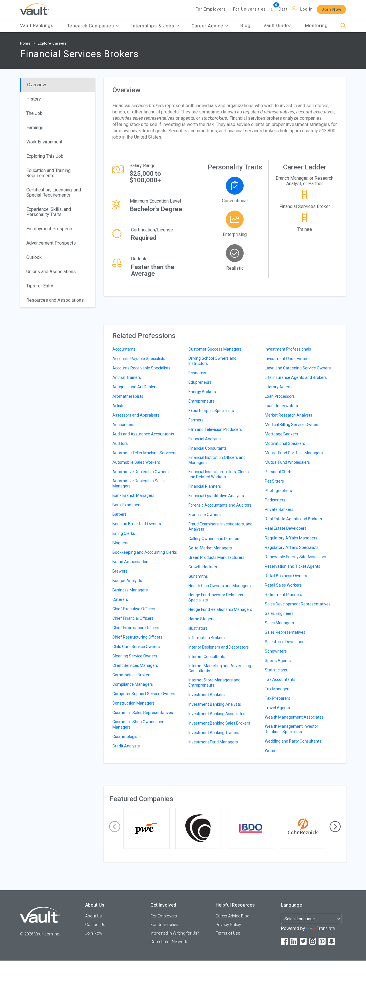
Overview (36, 84)
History (33, 99)
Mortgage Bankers (281, 434)
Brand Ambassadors (131, 561)
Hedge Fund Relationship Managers (220, 609)
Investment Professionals (288, 349)
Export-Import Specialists (211, 410)
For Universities (249, 9)
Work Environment (44, 142)
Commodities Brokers (132, 675)
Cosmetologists (126, 736)
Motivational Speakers (285, 443)
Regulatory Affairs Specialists (292, 547)
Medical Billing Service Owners (292, 424)
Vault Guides (277, 25)
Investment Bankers (206, 694)
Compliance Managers (132, 684)
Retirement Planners (283, 594)
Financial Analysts (204, 439)
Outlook (34, 257)
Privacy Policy (228, 924)
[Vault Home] (34, 9)
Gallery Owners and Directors (214, 538)
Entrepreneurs (201, 401)
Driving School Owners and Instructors (212, 361)
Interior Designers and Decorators (218, 647)
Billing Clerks (123, 533)
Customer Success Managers (215, 349)
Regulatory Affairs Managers (291, 538)
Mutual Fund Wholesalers (287, 462)
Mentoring (316, 25)
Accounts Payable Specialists (138, 358)
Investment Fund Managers (213, 742)
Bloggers (120, 543)
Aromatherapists (127, 396)
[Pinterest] (323, 941)
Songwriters (276, 651)
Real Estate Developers (286, 528)
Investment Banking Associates (216, 713)
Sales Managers (279, 623)
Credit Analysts (126, 746)
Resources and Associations (55, 300)
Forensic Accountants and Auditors (220, 505)
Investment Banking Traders (213, 732)
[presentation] (114, 827)
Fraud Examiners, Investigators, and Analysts (220, 526)
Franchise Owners (204, 514)
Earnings (34, 127)
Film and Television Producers (215, 429)
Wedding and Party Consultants (293, 741)
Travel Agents (277, 707)
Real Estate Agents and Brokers (293, 519)
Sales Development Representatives (298, 604)
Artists (118, 405)
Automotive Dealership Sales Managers (138, 483)
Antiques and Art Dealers (135, 387)
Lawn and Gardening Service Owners (298, 368)
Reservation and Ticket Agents (292, 566)
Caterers (120, 599)
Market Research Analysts (288, 415)
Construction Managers (133, 703)
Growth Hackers (202, 567)
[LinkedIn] (294, 941)
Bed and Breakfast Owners (136, 523)
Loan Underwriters (281, 405)
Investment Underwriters (287, 358)
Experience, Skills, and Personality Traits (48, 212)
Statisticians (276, 670)
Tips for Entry (39, 286)
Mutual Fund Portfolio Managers (294, 453)
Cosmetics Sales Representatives (142, 712)
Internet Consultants (206, 656)
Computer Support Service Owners (143, 693)
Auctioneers (123, 424)
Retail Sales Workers (283, 585)
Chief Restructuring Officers (137, 637)
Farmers (196, 420)
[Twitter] (304, 941)
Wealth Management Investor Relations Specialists (291, 729)
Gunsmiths (198, 576)
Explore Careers (52, 43)
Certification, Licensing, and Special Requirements (53, 192)
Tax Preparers (277, 698)
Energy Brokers (202, 391)
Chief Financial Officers (133, 618)
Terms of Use (228, 933)
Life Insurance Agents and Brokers (296, 377)
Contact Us (95, 924)
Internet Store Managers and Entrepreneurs (214, 682)
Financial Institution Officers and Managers (217, 460)
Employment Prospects (49, 228)
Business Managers (130, 590)
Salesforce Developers (285, 641)
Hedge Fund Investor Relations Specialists (215, 597)
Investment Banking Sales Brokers (219, 723)
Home (25, 43)
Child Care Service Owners (136, 646)
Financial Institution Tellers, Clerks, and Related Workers (219, 474)
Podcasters (275, 500)
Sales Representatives (285, 632)
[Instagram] (313, 941)
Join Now (331, 9)
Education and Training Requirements (48, 173)
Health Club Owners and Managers (219, 585)
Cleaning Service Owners (134, 656)
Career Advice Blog (232, 916)
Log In (306, 9)
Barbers (119, 514)
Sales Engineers (279, 613)
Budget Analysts (127, 580)
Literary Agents (279, 387)
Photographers (278, 490)
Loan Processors (280, 396)
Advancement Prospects (51, 243)
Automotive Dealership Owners (140, 471)
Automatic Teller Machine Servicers (144, 453)
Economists (199, 373)
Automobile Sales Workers (136, 462)
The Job (34, 113)
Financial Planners (204, 486)
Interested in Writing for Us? (174, 933)
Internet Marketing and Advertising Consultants (219, 668)
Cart (283, 9)
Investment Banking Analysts (214, 704)
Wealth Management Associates (294, 717)
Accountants (124, 349)
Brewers (120, 571)
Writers (271, 750)
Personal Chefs (279, 471)
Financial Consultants (207, 448)
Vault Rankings (36, 25)
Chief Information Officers (135, 627)
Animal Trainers (126, 377)
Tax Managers (278, 689)
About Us (93, 916)
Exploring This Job (44, 156)
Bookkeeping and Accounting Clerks (144, 552)
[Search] (343, 26)
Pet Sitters (274, 481)
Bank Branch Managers (133, 495)
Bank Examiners (127, 505)
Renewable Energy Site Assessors (295, 557)
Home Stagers (201, 619)
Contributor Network (168, 941)
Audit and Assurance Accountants (143, 434)
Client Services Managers (135, 665)
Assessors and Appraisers (136, 415)
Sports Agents (278, 660)
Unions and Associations (51, 271)
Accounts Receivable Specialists (141, 368)
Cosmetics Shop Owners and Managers (138, 724)
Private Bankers (279, 509)
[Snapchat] (332, 941)
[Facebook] (285, 941)
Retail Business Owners (286, 575)
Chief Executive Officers (133, 609)
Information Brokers (206, 637)
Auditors (120, 443)
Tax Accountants (280, 679)
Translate (326, 928)
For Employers (211, 9)
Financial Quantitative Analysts (216, 495)
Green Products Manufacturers (216, 557)
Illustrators (198, 628)
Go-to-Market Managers (210, 548)
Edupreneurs (200, 382)
